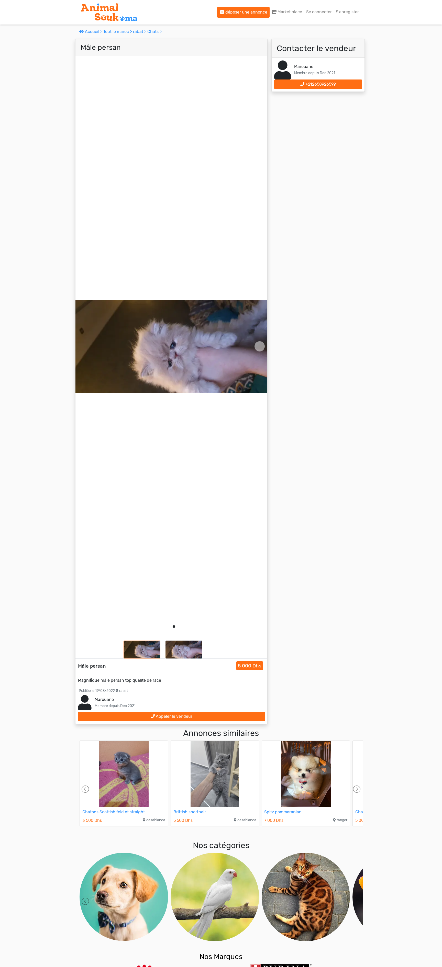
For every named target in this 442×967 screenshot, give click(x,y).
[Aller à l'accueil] (109, 12)
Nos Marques (221, 956)
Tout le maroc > (118, 31)
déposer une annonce (245, 12)
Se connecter (319, 11)
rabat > (140, 31)
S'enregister (347, 11)
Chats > (154, 31)
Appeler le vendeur (173, 716)
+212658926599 (320, 84)
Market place (289, 11)
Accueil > (93, 31)
